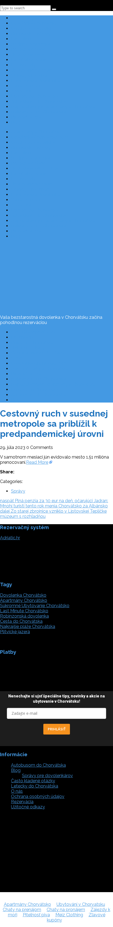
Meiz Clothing (69, 914)
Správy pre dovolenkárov (47, 775)
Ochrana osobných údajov (37, 353)
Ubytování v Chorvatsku (80, 904)
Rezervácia (22, 337)
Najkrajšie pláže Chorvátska (38, 112)
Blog (16, 122)
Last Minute (23, 38)
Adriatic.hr (10, 537)
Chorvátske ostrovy (31, 33)
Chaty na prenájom (22, 909)
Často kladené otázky (33, 332)
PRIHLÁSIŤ (57, 729)
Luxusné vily (23, 65)
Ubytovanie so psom (32, 70)
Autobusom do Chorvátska (38, 101)
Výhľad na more (27, 85)
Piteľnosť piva (36, 914)
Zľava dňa (21, 91)
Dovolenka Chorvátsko (23, 595)
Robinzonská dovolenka (35, 80)
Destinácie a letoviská (33, 28)
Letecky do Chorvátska (34, 96)
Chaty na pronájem (66, 909)
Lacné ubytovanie (29, 59)
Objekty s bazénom (31, 75)
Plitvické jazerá (26, 117)
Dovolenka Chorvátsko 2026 (40, 23)
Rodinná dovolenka (30, 44)
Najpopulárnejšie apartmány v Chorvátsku (53, 106)
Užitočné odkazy (28, 347)
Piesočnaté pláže (28, 49)
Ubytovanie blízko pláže (35, 54)
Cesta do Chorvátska (32, 342)
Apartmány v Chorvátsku (36, 18)
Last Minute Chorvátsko (24, 610)
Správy (18, 491)
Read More (37, 462)
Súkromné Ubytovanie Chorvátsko (34, 605)
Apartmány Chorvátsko (23, 600)
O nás (17, 358)
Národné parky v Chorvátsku (40, 368)
